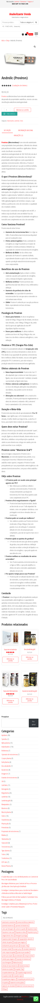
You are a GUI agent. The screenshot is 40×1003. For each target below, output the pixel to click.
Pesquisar (5, 716)
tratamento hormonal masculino (25, 986)
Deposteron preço (32, 932)
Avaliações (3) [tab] (18, 135)
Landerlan (16, 2)
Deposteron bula (31, 929)
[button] (35, 47)
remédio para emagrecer (8, 959)
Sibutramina (23, 2)
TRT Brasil (4, 989)
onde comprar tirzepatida (8, 952)
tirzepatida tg (5, 983)
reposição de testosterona (23, 959)
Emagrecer (30, 2)
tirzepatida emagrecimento (24, 972)
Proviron (4, 96)
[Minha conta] (23, 34)
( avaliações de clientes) (19, 85)
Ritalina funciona (17, 962)
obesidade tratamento (29, 949)
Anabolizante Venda (20, 14)
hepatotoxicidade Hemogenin (10, 939)
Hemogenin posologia (21, 936)
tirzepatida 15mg (19, 969)
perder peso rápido (7, 956)
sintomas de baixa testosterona (10, 966)
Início (3, 40)
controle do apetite (21, 929)
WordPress (25, 996)
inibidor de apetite (7, 942)
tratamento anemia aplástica (17, 983)
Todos (21, 121)
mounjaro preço (17, 949)
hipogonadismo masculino (26, 939)
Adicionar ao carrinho (22, 110)
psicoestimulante (18, 956)
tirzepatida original (18, 976)
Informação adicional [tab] (25, 130)
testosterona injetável (7, 969)
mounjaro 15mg (24, 946)
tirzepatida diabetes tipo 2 (9, 972)
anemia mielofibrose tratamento (25, 922)
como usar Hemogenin (8, 929)
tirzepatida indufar (7, 976)
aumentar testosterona (8, 925)
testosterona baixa (24, 966)
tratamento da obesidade (8, 986)
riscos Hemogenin (6, 962)
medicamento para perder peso (10, 946)
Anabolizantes (10, 121)
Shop (7, 40)
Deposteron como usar (8, 932)
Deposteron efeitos (21, 932)
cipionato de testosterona (22, 925)
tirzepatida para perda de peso (25, 979)
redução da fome (29, 956)
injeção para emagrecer (20, 942)
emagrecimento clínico (8, 936)
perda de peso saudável (23, 952)
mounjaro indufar (6, 949)
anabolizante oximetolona (9, 922)
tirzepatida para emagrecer (9, 979)
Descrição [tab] (7, 130)
